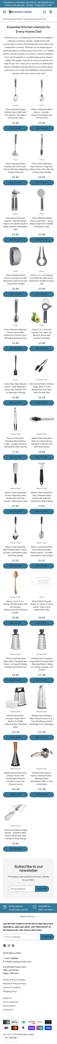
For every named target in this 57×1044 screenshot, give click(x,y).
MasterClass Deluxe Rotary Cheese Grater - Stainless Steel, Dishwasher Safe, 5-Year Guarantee (41, 776)
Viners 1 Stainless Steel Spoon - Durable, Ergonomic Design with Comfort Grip (41, 111)
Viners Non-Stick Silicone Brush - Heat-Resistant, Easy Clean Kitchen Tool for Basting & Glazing (15, 386)
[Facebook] (5, 945)
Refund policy (9, 1006)
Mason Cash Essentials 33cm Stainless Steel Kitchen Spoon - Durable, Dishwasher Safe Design (41, 549)
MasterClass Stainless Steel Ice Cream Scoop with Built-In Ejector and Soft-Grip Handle (41, 440)
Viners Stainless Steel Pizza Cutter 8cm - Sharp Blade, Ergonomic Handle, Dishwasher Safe (42, 220)
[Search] (44, 12)
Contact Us (8, 1010)
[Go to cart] (51, 12)
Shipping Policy (10, 991)
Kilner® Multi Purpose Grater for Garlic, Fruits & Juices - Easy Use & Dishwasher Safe (41, 603)
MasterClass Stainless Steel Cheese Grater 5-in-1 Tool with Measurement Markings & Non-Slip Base (41, 718)
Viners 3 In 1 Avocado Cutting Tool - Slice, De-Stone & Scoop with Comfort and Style (41, 331)
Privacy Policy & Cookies (14, 980)
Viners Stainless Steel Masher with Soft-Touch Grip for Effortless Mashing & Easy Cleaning (15, 166)
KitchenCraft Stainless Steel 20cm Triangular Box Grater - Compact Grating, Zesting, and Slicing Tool (15, 660)
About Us (7, 998)
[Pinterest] (13, 945)
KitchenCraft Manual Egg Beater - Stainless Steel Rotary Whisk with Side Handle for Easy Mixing (15, 832)
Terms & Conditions (12, 987)
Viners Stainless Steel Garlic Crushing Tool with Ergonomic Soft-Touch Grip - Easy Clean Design (15, 277)
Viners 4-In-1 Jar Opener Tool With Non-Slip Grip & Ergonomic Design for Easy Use (41, 277)
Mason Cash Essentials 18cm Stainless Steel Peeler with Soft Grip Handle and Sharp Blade (42, 495)
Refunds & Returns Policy (14, 984)
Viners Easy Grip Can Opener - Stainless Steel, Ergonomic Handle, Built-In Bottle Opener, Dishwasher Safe (15, 221)
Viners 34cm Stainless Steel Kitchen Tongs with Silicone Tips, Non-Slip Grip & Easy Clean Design (41, 166)
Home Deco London (26, 1034)
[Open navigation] (4, 12)
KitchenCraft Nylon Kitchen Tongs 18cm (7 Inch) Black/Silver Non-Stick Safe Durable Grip (42, 386)
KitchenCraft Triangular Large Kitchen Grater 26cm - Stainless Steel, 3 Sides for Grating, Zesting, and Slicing (41, 662)
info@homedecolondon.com (18, 961)
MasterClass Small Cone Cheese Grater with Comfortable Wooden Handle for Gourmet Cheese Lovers (15, 776)
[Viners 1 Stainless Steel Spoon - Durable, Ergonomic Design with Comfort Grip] (41, 90)
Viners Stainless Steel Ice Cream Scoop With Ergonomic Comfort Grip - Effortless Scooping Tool (15, 331)
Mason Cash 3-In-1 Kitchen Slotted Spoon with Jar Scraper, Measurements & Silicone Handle (15, 605)
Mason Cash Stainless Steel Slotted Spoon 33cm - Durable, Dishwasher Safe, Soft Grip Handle (15, 549)
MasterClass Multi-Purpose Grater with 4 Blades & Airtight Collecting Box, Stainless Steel (15, 719)
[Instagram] (9, 945)
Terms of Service (10, 1002)
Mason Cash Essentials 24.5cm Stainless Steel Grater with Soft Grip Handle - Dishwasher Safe (15, 495)
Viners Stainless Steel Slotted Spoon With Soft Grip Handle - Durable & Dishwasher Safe (15, 111)
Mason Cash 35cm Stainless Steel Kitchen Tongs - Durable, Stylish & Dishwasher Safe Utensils (15, 440)
